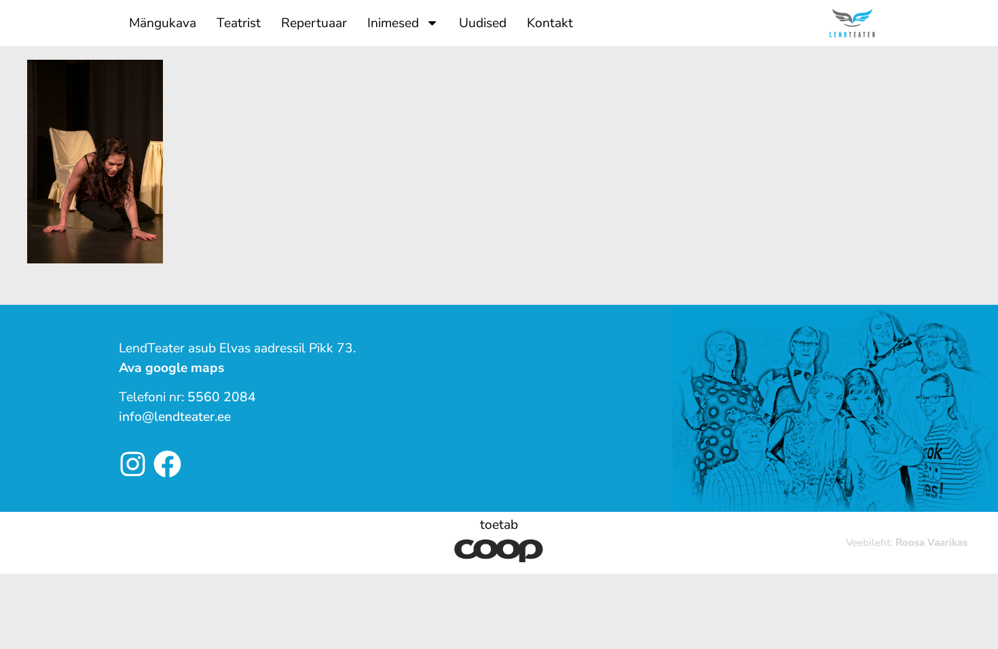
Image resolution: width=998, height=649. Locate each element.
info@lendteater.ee (175, 417)
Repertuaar (314, 23)
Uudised (482, 23)
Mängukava (162, 23)
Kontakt (550, 23)
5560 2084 (221, 397)
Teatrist (239, 23)
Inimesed (393, 23)
